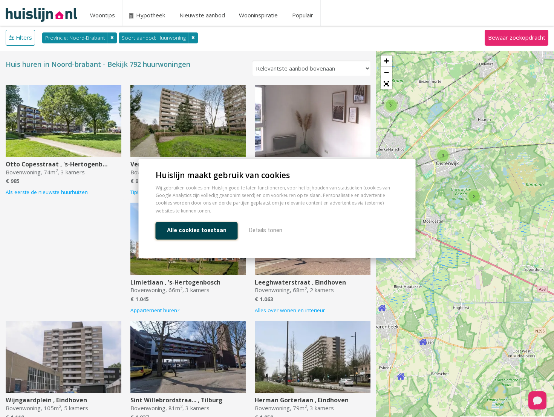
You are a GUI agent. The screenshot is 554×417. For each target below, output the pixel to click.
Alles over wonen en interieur (290, 310)
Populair (302, 15)
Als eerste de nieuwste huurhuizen (47, 192)
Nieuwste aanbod (202, 15)
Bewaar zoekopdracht (516, 37)
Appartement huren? (154, 310)
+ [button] (386, 61)
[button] (386, 83)
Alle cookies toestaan (196, 229)
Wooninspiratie (258, 15)
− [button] (386, 72)
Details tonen (265, 229)
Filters (24, 37)
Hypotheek (150, 15)
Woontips (102, 15)
